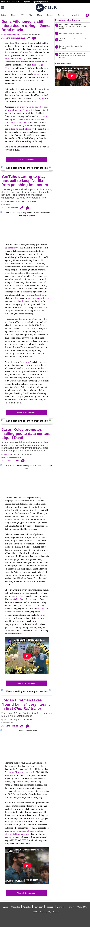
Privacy (71, 906)
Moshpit (44, 1)
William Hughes (9, 201)
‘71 (12, 83)
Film (30, 15)
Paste (2, 1)
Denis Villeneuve (18, 38)
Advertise (27, 906)
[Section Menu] (2, 7)
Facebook (50, 906)
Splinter (27, 1)
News (13, 15)
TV (22, 15)
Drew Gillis (8, 454)
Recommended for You (67, 20)
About (5, 906)
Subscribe (62, 15)
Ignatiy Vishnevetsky (11, 34)
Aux (2, 38)
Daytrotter (36, 1)
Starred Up (19, 58)
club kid (14, 726)
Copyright (61, 906)
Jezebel (19, 1)
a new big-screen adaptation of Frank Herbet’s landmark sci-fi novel (26, 119)
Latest (3, 15)
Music (39, 15)
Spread (36, 74)
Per (24, 362)
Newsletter (76, 15)
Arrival (44, 98)
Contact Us (82, 906)
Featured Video (63, 63)
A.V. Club (11, 1)
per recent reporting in (26, 319)
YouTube (14, 208)
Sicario (37, 98)
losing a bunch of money (22, 129)
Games (50, 15)
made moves (13, 247)
